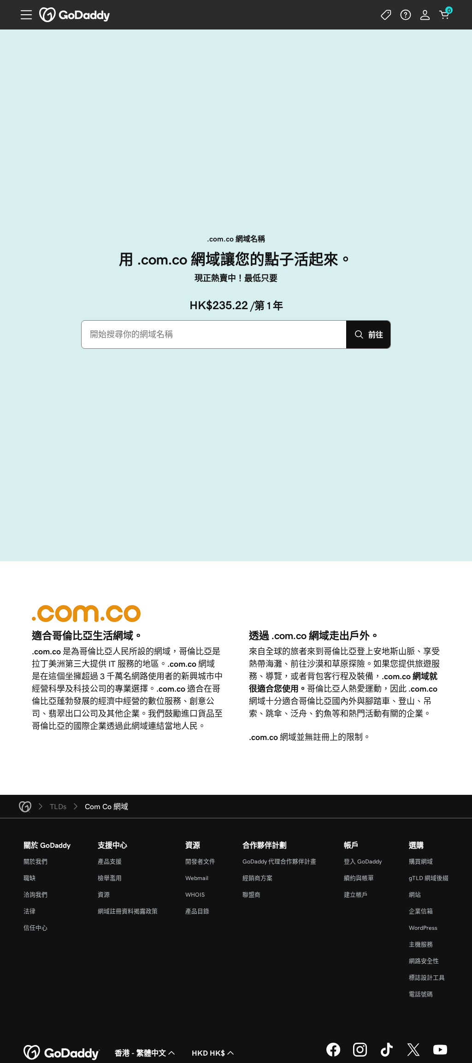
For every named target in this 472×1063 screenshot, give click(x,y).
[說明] (405, 14)
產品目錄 (197, 911)
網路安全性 (424, 961)
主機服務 (421, 944)
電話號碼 (421, 994)
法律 (29, 911)
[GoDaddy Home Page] (62, 1053)
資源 (104, 895)
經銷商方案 (257, 878)
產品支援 (110, 861)
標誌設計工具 (427, 978)
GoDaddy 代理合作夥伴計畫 (279, 861)
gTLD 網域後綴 (428, 878)
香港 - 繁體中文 (140, 1053)
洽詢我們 (35, 895)
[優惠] (386, 14)
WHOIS (195, 895)
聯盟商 (251, 895)
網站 (415, 895)
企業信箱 (421, 911)
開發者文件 (200, 861)
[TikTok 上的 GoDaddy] (386, 1055)
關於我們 (35, 861)
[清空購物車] (444, 14)
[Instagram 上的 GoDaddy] (360, 1055)
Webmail (196, 878)
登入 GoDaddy (363, 861)
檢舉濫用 (110, 878)
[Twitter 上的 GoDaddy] (413, 1055)
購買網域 (421, 861)
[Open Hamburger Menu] (22, 14)
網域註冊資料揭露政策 (128, 911)
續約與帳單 (359, 878)
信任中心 (35, 928)
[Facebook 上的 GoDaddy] (333, 1055)
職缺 (29, 878)
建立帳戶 (356, 895)
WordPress (423, 928)
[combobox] (214, 334)
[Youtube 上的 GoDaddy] (440, 1055)
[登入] (425, 14)
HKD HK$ (208, 1053)
